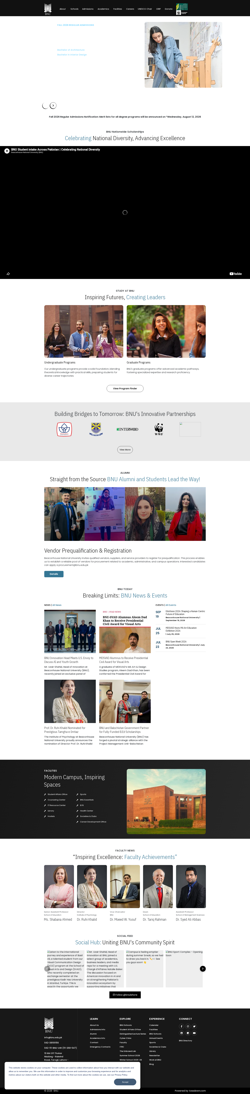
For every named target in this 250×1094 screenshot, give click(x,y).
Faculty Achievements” (150, 857)
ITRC (122, 1046)
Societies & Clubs (88, 816)
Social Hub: (88, 942)
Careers (130, 9)
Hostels (51, 816)
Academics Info (97, 1038)
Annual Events (156, 1038)
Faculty (123, 1042)
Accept (125, 1082)
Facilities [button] (117, 9)
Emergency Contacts (100, 1046)
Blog (151, 1064)
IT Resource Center (56, 805)
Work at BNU (155, 1059)
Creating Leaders (145, 297)
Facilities (153, 1029)
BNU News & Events (144, 595)
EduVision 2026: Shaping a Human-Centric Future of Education (185, 613)
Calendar (153, 1025)
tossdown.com (197, 1090)
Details (54, 574)
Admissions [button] (87, 9)
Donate (168, 9)
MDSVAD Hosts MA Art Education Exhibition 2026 (181, 629)
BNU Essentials (87, 799)
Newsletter (154, 1055)
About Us (94, 1025)
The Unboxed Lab (128, 1051)
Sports (83, 794)
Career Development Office (93, 821)
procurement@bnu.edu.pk (73, 565)
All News (56, 605)
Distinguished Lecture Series (133, 1033)
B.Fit (82, 805)
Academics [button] (103, 9)
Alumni (93, 1033)
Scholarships (72, 63)
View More (125, 449)
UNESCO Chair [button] (145, 9)
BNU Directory (185, 1040)
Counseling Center (56, 799)
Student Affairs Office (57, 794)
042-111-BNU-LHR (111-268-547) (60, 1047)
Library (50, 810)
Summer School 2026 (130, 1055)
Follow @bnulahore (126, 994)
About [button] (63, 9)
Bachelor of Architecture (56, 49)
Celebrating (78, 138)
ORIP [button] (158, 9)
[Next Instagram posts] (203, 969)
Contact (94, 1042)
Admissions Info (97, 1029)
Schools (74, 9)
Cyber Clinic (125, 1038)
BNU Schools (126, 1025)
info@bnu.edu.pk (53, 1037)
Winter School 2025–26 (131, 1059)
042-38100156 (51, 1042)
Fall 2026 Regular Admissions (61, 25)
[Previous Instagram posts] (47, 969)
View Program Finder (125, 388)
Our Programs (52, 63)
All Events (170, 605)
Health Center (86, 810)
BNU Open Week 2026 (176, 641)
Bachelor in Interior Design (57, 54)
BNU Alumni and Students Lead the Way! (153, 479)
